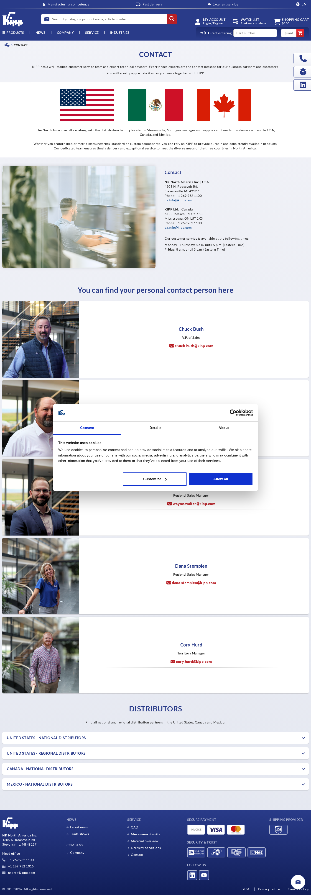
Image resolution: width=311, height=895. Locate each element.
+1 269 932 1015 (20, 866)
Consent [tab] (87, 428)
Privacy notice (269, 889)
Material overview (145, 841)
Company (65, 32)
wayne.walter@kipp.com (194, 504)
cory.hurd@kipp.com (194, 661)
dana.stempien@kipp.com (194, 583)
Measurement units (145, 834)
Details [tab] (155, 428)
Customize (152, 479)
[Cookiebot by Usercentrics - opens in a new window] (233, 412)
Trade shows (79, 834)
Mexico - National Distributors (40, 784)
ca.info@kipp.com (178, 227)
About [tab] (224, 428)
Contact (137, 855)
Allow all (220, 479)
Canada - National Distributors (40, 769)
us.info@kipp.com (178, 200)
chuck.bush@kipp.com (194, 346)
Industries (120, 32)
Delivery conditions (146, 848)
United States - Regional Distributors (46, 753)
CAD (134, 827)
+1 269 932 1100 (20, 860)
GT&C (246, 889)
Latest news (79, 827)
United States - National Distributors (46, 738)
